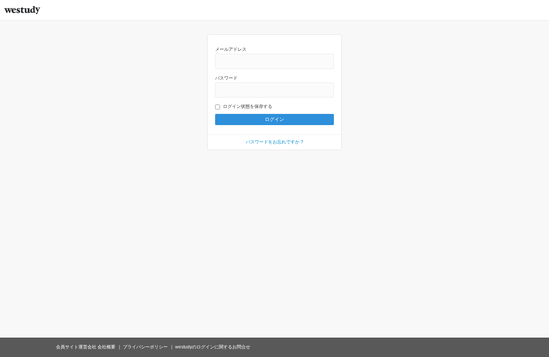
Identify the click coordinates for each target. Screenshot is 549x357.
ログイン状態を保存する (247, 106)
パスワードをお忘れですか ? (274, 142)
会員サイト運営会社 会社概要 (85, 347)
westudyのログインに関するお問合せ (212, 347)
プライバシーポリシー (145, 347)
